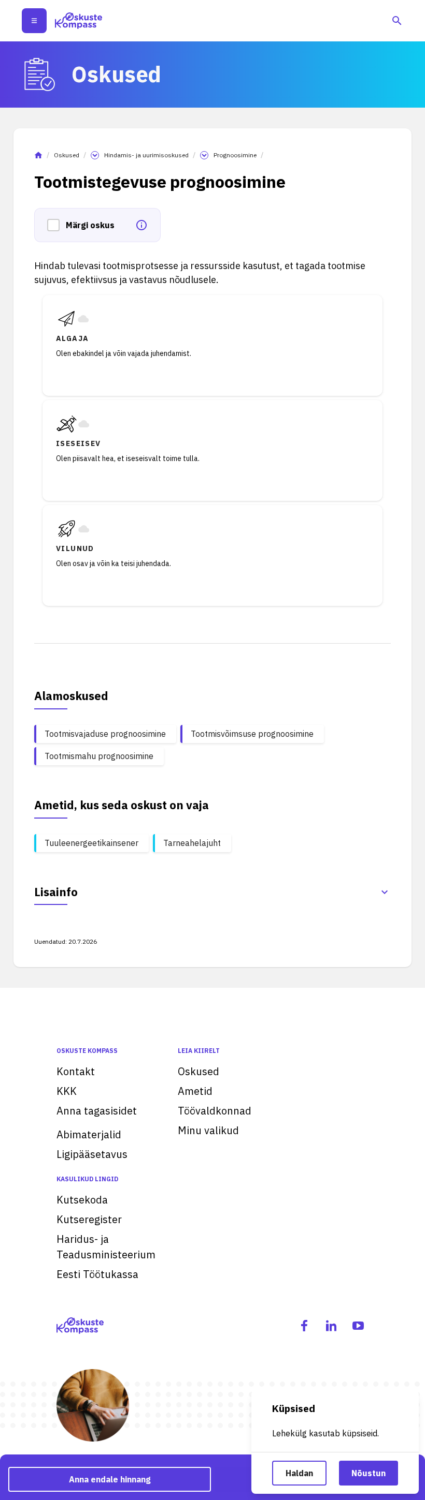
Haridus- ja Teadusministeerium (105, 1246)
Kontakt (75, 1071)
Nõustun (368, 1473)
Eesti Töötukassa (97, 1274)
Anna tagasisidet (96, 1111)
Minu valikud (208, 1130)
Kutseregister (89, 1219)
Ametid (195, 1091)
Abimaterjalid (88, 1134)
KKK (66, 1091)
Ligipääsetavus (92, 1154)
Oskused (66, 155)
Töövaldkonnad (214, 1111)
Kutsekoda (82, 1200)
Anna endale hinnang (110, 1479)
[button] (56, 225)
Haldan (299, 1473)
